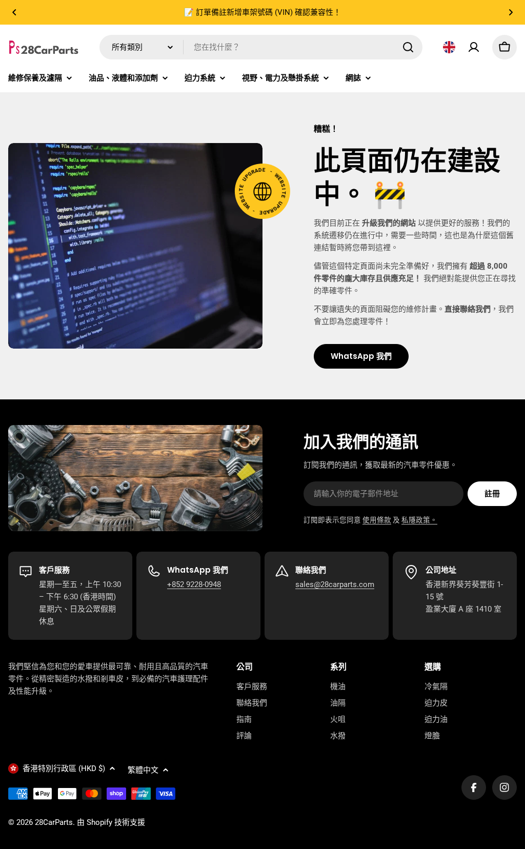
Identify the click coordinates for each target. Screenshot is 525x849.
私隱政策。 (419, 520)
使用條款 (376, 520)
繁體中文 (143, 770)
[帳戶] (474, 47)
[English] (449, 47)
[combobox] (260, 47)
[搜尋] (408, 47)
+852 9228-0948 (194, 584)
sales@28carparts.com (334, 584)
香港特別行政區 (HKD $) (64, 768)
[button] (14, 12)
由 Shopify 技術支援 (111, 822)
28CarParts (54, 822)
